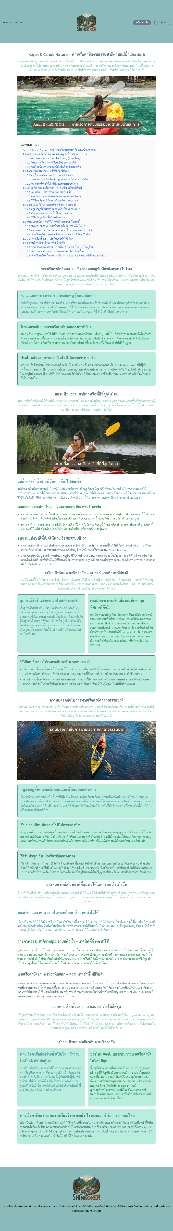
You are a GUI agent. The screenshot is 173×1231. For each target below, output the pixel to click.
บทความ (19, 22)
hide (37, 144)
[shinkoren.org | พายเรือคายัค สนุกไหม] (86, 21)
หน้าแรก (7, 22)
